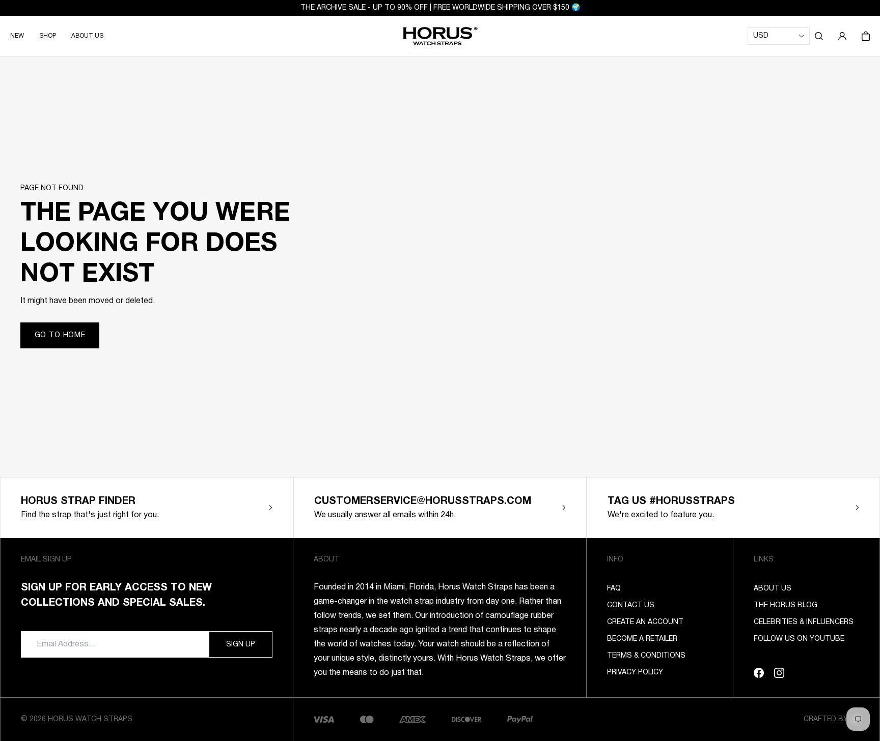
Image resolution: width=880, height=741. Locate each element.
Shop (47, 36)
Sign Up (240, 644)
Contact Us (630, 605)
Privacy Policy (635, 672)
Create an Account (645, 622)
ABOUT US (87, 36)
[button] (819, 36)
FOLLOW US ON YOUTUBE (799, 639)
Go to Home (60, 335)
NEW (17, 36)
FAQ (614, 588)
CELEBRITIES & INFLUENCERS (804, 622)
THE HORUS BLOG (785, 605)
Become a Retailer (642, 639)
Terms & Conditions (646, 656)
